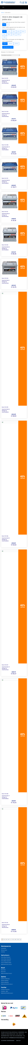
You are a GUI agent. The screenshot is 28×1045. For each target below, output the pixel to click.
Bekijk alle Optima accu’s (7, 984)
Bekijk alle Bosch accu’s (6, 973)
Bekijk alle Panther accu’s (7, 993)
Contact (3, 952)
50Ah (9, 31)
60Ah (18, 31)
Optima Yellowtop (5, 979)
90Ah (13, 34)
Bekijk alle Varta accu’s (6, 964)
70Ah (4, 34)
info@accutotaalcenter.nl (17, 1037)
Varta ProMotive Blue (6, 962)
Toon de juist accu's (7, 47)
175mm (5, 43)
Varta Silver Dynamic (6, 959)
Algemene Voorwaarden (7, 1040)
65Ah (23, 31)
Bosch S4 (3, 970)
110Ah (4, 37)
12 (15, 939)
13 (17, 939)
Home (2, 12)
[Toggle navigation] (3, 7)
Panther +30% (4, 991)
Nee (4, 24)
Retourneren (4, 950)
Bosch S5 (3, 971)
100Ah (18, 34)
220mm (16, 43)
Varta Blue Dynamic (5, 957)
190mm (10, 43)
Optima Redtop (4, 980)
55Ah (14, 31)
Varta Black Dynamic (6, 961)
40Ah (4, 31)
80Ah (9, 34)
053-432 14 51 (5, 1037)
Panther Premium (5, 989)
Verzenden (3, 948)
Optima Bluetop (5, 982)
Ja (7, 24)
